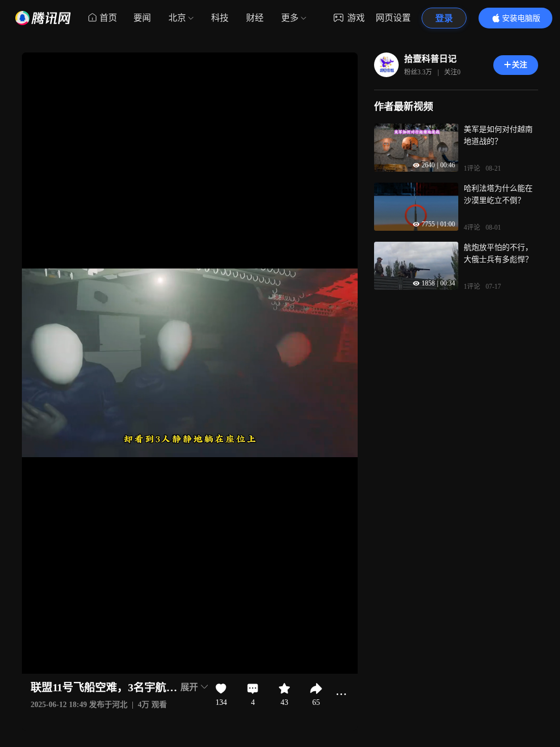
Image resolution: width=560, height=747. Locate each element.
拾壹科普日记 (430, 58)
